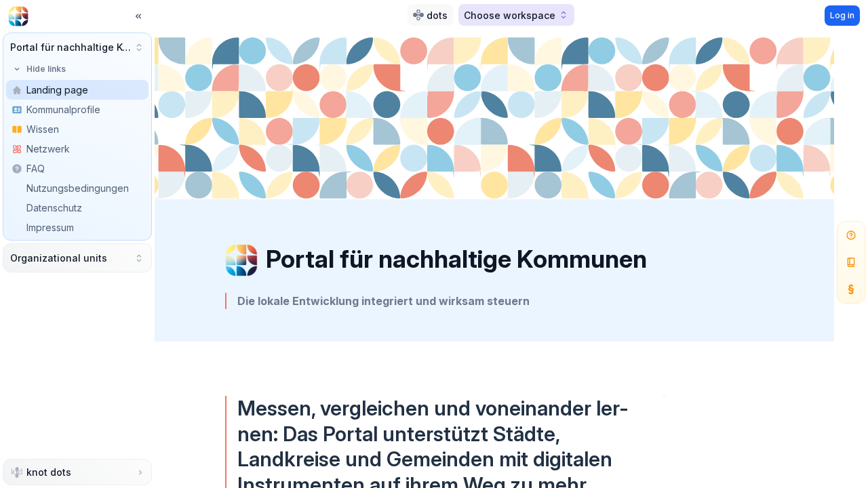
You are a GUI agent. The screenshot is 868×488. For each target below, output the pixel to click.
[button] (77, 47)
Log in (842, 15)
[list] (77, 168)
